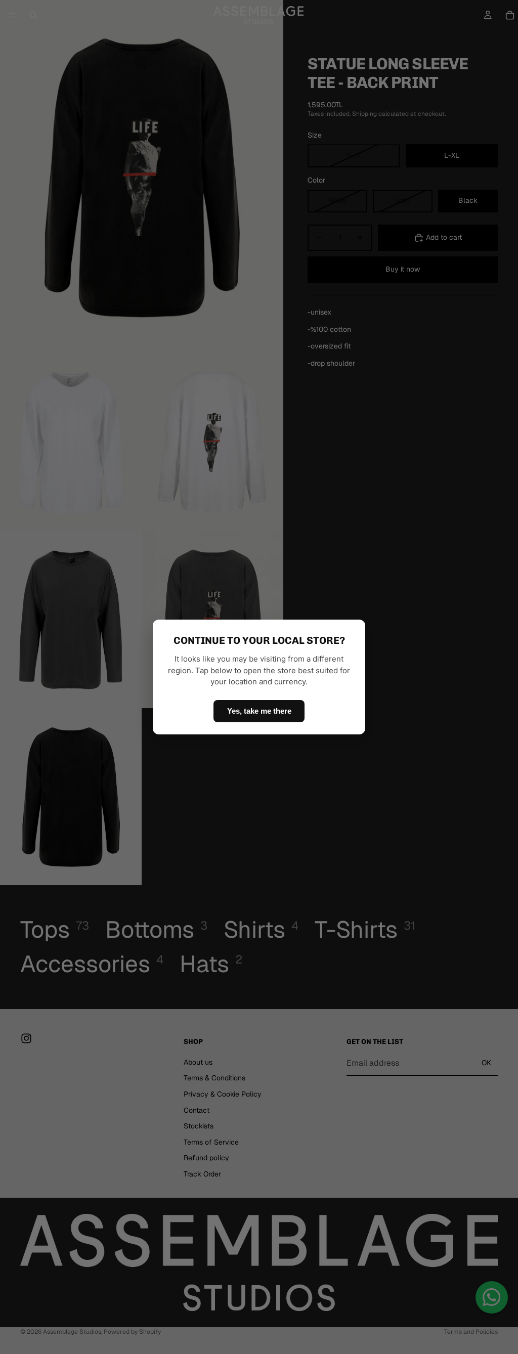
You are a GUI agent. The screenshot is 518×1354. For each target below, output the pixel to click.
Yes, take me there (259, 711)
